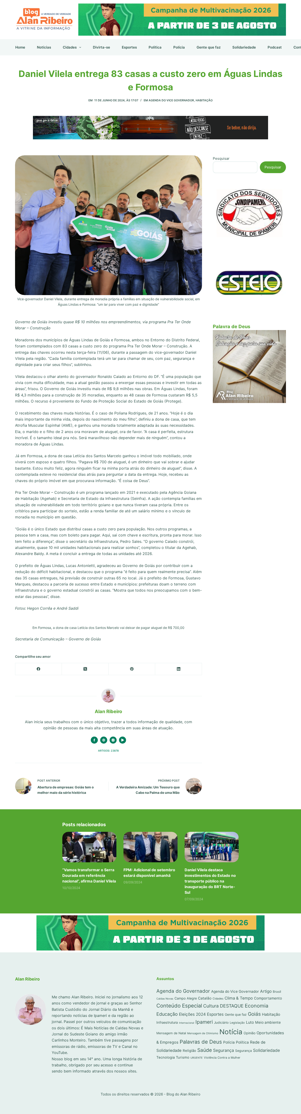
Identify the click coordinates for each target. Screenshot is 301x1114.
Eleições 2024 (192, 1014)
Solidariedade (244, 47)
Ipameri (204, 1022)
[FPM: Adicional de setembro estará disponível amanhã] (150, 847)
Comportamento (268, 998)
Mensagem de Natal (171, 1033)
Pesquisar (221, 158)
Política (155, 47)
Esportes (129, 47)
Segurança (223, 1050)
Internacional (186, 1022)
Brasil (277, 991)
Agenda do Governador (183, 991)
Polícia (179, 47)
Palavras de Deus (201, 1042)
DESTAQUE (232, 1006)
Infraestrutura (167, 1022)
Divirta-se (101, 47)
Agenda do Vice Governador (171, 100)
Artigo (266, 991)
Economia (256, 1006)
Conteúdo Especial (179, 1006)
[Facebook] (38, 669)
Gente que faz (209, 47)
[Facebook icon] (94, 740)
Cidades (70, 47)
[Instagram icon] (113, 740)
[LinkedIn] (178, 669)
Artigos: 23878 (108, 750)
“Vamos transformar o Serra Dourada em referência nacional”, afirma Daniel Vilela (89, 875)
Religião (189, 1051)
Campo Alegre (185, 998)
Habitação (204, 100)
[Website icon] (103, 740)
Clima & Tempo (239, 998)
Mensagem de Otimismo (202, 1033)
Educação (167, 1014)
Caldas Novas (164, 998)
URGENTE (196, 1057)
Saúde (204, 1050)
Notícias (44, 47)
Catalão (204, 998)
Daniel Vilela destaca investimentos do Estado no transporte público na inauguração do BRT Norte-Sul (210, 881)
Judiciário (221, 1022)
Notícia (230, 1032)
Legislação (237, 1022)
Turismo (182, 1057)
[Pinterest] (132, 669)
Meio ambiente (268, 1022)
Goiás (254, 1014)
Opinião (249, 1033)
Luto (250, 1022)
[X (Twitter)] (85, 669)
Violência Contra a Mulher (222, 1057)
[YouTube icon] (122, 740)
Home (20, 47)
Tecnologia (165, 1057)
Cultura (211, 1006)
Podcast (275, 47)
